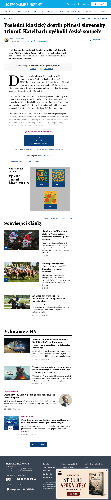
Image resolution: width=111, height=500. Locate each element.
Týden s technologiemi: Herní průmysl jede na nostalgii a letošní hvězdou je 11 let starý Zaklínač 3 (51, 369)
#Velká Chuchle (16, 161)
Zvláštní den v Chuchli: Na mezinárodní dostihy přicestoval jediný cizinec (49, 298)
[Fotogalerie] (6, 248)
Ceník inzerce (47, 477)
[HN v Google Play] (13, 489)
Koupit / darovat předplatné (93, 464)
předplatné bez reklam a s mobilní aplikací (40, 150)
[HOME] (6, 11)
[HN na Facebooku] (22, 479)
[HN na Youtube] (35, 479)
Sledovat (33, 69)
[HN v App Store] (28, 489)
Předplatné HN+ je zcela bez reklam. (61, 218)
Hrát (42, 184)
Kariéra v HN (47, 474)
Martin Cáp (14, 38)
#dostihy (28, 161)
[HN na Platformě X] (18, 479)
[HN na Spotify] (31, 479)
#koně (36, 161)
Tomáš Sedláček (11, 391)
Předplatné (99, 4)
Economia (46, 471)
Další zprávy (38, 444)
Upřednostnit (48, 69)
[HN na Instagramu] (25, 479)
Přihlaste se (48, 156)
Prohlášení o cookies (67, 467)
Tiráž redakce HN (49, 467)
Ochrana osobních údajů (69, 464)
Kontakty (46, 464)
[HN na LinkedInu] (28, 479)
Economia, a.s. (19, 467)
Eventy (86, 467)
